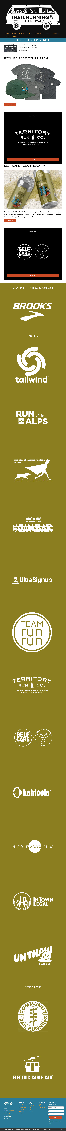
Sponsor (56, 33)
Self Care (31, 1111)
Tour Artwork (42, 1107)
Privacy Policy (7, 1115)
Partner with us (22, 1107)
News (15, 36)
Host (48, 33)
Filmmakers (39, 33)
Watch (21, 33)
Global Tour (32, 1105)
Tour (7, 33)
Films (14, 33)
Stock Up (33, 159)
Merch (29, 33)
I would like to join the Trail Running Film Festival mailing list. (55, 1121)
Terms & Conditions (8, 1113)
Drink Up (10, 220)
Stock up (10, 105)
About (8, 36)
